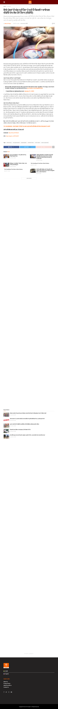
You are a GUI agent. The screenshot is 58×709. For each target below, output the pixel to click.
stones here (31, 142)
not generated (16, 142)
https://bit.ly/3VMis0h (13, 132)
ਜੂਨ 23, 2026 (39, 173)
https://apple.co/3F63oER (12, 136)
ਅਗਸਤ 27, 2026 (13, 157)
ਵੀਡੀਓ (26, 23)
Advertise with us (8, 685)
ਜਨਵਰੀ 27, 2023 (16, 23)
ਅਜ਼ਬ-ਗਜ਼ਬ (9, 6)
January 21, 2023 (29, 91)
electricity (9, 142)
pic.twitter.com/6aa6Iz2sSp (35, 88)
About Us (6, 681)
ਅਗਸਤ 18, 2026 (39, 160)
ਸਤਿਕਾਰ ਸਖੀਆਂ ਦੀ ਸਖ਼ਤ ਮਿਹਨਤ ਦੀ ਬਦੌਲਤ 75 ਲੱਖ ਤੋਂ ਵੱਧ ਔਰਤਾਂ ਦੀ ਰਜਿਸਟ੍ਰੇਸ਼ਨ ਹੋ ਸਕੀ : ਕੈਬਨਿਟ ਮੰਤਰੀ (28, 413)
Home (5, 6)
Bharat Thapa (8, 23)
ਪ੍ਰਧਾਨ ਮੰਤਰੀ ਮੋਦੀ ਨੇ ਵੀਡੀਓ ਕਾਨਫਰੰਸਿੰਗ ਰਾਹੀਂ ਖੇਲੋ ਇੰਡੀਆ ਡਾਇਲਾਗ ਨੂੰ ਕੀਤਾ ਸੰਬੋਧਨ (24, 424)
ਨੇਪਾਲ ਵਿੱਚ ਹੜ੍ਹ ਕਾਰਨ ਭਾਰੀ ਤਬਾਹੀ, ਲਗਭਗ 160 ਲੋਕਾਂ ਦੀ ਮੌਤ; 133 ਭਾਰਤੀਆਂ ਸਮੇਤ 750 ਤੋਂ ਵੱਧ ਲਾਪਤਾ (27, 435)
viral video (37, 142)
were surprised (45, 142)
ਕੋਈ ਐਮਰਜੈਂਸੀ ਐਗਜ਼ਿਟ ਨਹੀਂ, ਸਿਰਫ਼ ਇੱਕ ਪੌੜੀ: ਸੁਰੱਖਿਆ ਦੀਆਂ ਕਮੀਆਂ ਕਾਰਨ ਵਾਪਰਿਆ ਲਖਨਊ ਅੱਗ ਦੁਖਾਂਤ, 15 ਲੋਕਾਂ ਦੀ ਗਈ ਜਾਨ (45, 170)
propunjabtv (23, 142)
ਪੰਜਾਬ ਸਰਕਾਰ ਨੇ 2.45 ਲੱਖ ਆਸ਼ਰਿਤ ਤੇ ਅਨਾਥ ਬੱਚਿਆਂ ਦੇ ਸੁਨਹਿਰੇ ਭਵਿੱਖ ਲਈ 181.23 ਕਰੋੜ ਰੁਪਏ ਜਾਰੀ (27, 418)
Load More (29, 178)
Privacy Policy (7, 683)
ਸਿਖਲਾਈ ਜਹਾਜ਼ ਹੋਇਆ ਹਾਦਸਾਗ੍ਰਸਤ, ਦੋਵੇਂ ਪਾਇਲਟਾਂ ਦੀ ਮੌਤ (20, 429)
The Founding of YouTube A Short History (40, 163)
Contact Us (6, 687)
